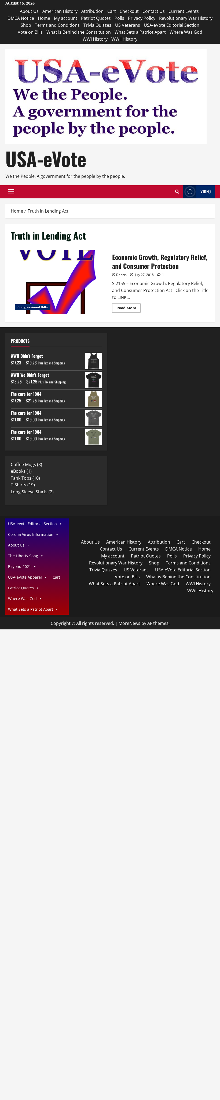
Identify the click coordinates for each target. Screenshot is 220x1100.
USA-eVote (45, 158)
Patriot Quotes (96, 18)
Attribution (92, 11)
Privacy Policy (141, 18)
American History (60, 11)
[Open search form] (177, 191)
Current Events (183, 11)
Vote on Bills (30, 32)
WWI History (95, 39)
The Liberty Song (23, 555)
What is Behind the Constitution (78, 32)
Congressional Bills (32, 307)
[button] (11, 191)
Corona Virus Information (30, 534)
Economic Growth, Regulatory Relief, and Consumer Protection (59, 282)
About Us (29, 11)
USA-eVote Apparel (25, 577)
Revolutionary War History (185, 18)
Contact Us (153, 11)
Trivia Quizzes (97, 25)
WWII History (124, 39)
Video (205, 191)
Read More (128, 309)
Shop (26, 25)
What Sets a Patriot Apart (140, 32)
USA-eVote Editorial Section (171, 25)
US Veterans (127, 25)
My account (65, 18)
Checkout (129, 11)
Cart (111, 11)
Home (44, 18)
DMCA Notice (21, 18)
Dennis (121, 274)
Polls (119, 18)
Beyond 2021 (19, 566)
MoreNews (129, 623)
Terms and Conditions (57, 25)
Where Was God (186, 32)
